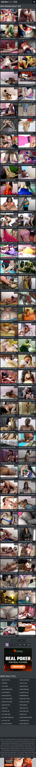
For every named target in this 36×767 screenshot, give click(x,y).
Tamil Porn (5, 686)
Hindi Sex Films (6, 680)
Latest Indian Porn (7, 699)
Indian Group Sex (6, 695)
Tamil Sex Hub (23, 683)
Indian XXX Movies (24, 680)
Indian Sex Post (6, 705)
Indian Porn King (24, 689)
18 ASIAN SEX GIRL (24, 692)
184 (20, 645)
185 (24, 645)
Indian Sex (4, 708)
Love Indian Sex (6, 692)
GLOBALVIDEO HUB (24, 720)
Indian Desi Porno (24, 702)
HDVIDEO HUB (23, 714)
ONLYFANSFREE (23, 705)
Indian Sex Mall (24, 686)
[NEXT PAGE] (22, 640)
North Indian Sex (24, 724)
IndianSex (9, 1)
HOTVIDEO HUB (5, 711)
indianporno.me (24, 695)
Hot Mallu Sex (6, 720)
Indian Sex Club (24, 708)
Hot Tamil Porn (6, 714)
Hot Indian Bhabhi (7, 724)
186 (28, 645)
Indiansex (4, 683)
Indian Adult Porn (25, 699)
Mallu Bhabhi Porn (7, 689)
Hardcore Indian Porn (26, 717)
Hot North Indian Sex (7, 717)
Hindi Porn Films (24, 711)
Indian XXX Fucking (7, 702)
